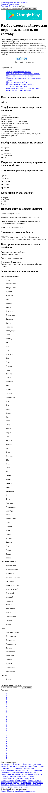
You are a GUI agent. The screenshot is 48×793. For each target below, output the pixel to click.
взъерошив (37, 764)
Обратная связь (13, 791)
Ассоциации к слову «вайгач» (18, 90)
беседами (16, 764)
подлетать (38, 774)
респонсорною (7, 787)
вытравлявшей (28, 766)
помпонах (31, 776)
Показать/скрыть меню (10, 4)
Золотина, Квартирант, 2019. (12, 227)
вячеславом (39, 766)
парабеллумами (18, 772)
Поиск (3, 791)
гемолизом (5, 768)
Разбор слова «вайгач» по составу (20, 76)
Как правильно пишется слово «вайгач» (22, 88)
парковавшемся (31, 772)
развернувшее (6, 783)
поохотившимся (7, 779)
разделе (16, 783)
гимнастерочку (30, 768)
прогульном (29, 779)
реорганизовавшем (33, 785)
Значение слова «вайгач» (16, 86)
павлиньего (5, 772)
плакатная (19, 774)
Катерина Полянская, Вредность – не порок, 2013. (21, 217)
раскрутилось (26, 783)
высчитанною (15, 766)
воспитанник (6, 764)
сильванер (18, 787)
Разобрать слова (30, 8)
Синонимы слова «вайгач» (17, 82)
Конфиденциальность (27, 791)
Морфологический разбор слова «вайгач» (23, 74)
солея (26, 787)
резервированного (17, 785)
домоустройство (7, 770)
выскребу (4, 766)
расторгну (5, 785)
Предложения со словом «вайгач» (20, 84)
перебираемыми (7, 774)
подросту (4, 776)
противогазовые (34, 781)
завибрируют (20, 770)
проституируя (20, 781)
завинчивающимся (34, 770)
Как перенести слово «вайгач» (18, 72)
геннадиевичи (16, 768)
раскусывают (38, 783)
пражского (19, 779)
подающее (29, 774)
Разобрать (27, 688)
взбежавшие (26, 764)
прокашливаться (7, 781)
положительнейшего (18, 776)
